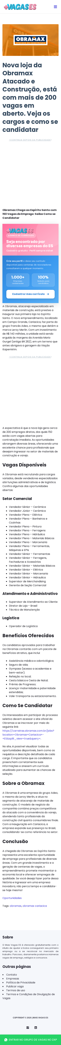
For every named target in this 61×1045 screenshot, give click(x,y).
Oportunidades (12, 898)
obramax (15, 906)
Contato (11, 975)
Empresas (12, 978)
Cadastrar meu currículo (28, 294)
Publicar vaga (15, 986)
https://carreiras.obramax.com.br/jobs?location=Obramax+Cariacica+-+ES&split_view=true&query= (28, 734)
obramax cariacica (35, 906)
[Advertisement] (30, 176)
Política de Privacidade (20, 982)
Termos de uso (15, 990)
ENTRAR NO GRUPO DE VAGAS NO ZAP (33, 1040)
